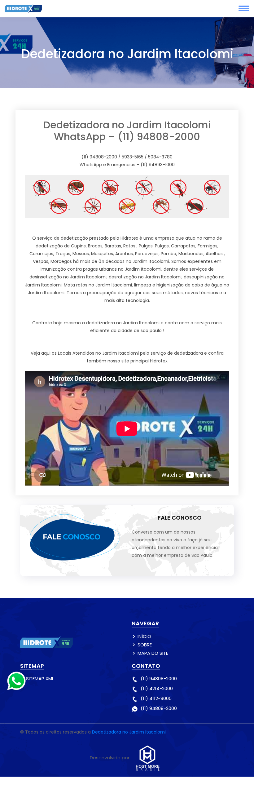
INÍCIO (144, 636)
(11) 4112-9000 (156, 698)
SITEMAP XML (40, 678)
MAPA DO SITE (153, 653)
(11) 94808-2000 (159, 678)
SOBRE (145, 644)
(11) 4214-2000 (157, 688)
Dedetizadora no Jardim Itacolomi (129, 732)
